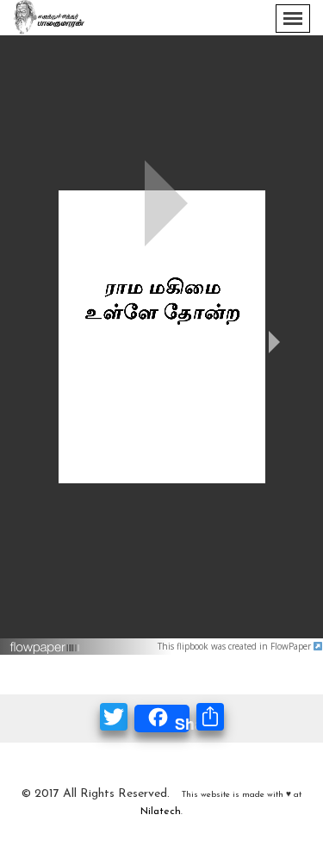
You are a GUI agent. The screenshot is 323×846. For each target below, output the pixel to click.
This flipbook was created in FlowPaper (236, 646)
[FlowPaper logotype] (45, 640)
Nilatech (160, 811)
